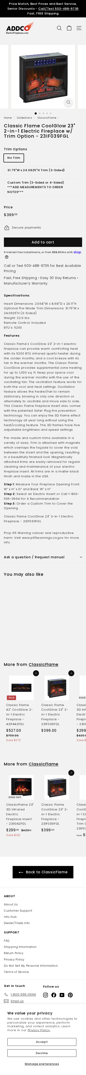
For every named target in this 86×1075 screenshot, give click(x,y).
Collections (24, 118)
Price (8, 207)
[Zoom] (68, 102)
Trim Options (15, 149)
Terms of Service (16, 972)
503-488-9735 (36, 265)
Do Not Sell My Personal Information (31, 966)
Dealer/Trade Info (17, 923)
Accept (42, 1042)
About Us (11, 904)
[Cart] (69, 28)
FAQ (7, 941)
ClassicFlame (47, 118)
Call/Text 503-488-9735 (58, 8)
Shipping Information (20, 947)
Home (8, 118)
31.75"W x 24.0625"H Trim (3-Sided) (36, 170)
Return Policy (13, 953)
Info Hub (10, 917)
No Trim (13, 158)
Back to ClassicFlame (46, 872)
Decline (42, 1053)
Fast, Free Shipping (20, 278)
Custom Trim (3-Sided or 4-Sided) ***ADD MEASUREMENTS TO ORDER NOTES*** (35, 187)
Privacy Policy (14, 959)
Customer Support (18, 911)
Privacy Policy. (39, 1030)
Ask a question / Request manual (34, 557)
